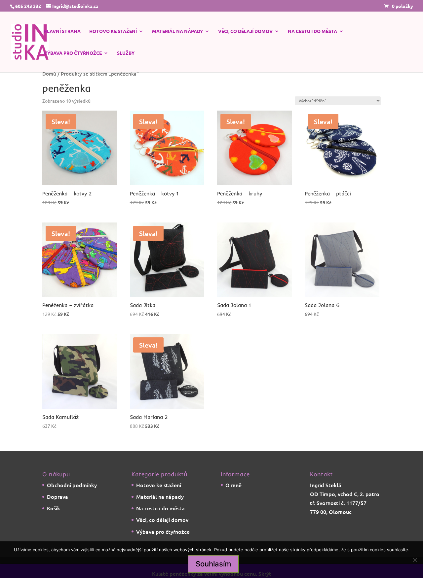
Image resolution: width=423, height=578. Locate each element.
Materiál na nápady (177, 31)
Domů (49, 73)
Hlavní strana (62, 31)
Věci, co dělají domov (245, 31)
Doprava (57, 496)
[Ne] (414, 560)
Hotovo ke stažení (113, 31)
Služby (126, 53)
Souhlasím (213, 564)
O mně (233, 485)
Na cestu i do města (312, 31)
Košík (53, 508)
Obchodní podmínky (72, 485)
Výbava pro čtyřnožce (73, 53)
